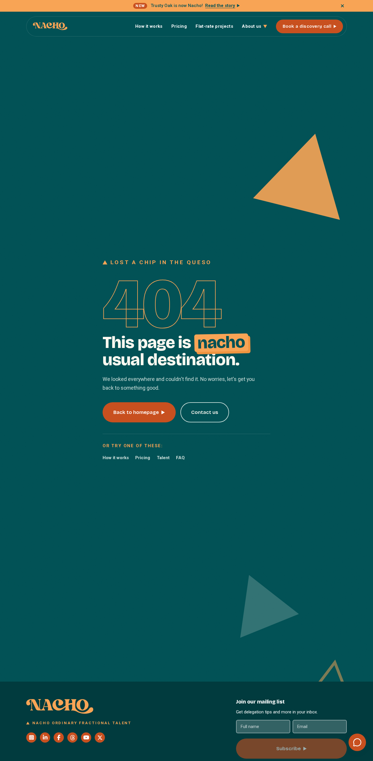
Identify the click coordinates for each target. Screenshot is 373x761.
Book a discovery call (307, 26)
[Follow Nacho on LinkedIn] (45, 737)
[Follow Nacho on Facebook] (59, 737)
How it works (149, 26)
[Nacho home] (50, 26)
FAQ (180, 457)
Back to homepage (136, 412)
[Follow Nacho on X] (100, 737)
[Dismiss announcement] (342, 5)
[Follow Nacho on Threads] (72, 737)
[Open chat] (357, 742)
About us (251, 26)
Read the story (220, 5)
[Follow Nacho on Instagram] (31, 737)
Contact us (204, 412)
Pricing (179, 26)
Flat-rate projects (214, 26)
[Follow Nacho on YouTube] (86, 737)
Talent (163, 457)
